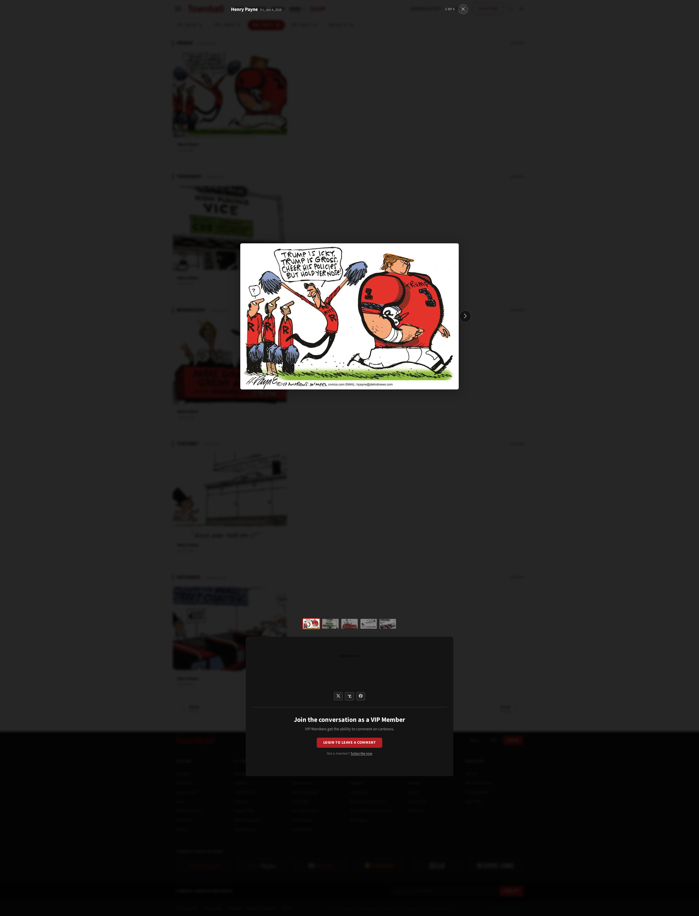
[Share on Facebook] (360, 696)
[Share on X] (338, 696)
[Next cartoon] (465, 316)
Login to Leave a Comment (349, 742)
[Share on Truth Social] (349, 696)
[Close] (463, 9)
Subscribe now (361, 753)
